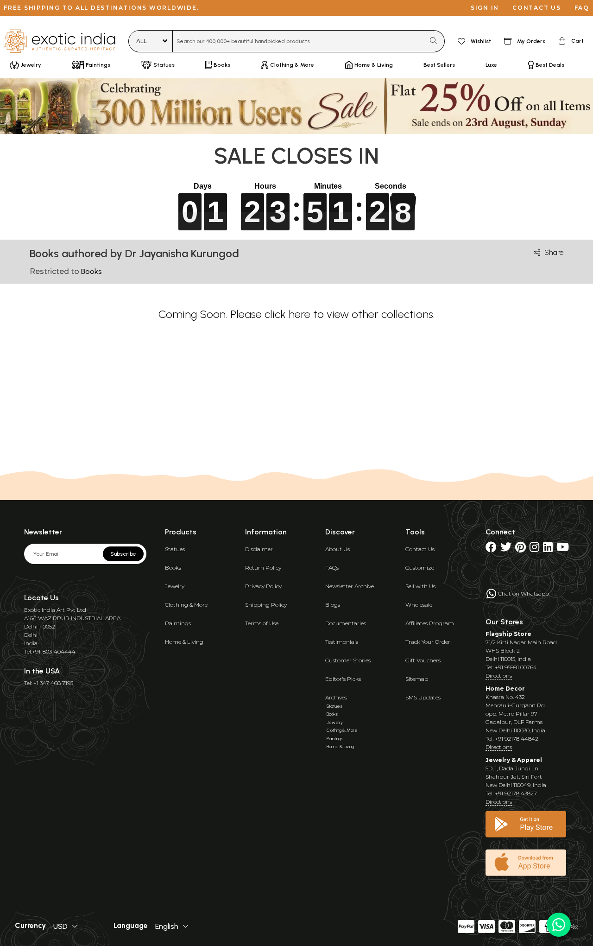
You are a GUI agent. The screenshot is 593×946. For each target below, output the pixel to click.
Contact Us (420, 549)
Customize (419, 567)
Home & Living (184, 641)
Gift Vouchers (423, 660)
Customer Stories (348, 660)
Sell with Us (420, 586)
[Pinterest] (520, 549)
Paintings (178, 623)
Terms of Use (261, 623)
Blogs (332, 604)
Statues (175, 549)
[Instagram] (534, 549)
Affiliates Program (429, 623)
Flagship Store (508, 633)
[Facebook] (491, 549)
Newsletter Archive (349, 586)
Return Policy (263, 567)
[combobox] (298, 41)
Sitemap (416, 678)
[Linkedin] (548, 549)
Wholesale (418, 604)
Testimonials (341, 641)
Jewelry (174, 586)
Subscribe (123, 554)
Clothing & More (186, 604)
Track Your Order (427, 641)
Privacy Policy (263, 586)
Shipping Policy (266, 604)
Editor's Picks (343, 678)
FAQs (332, 567)
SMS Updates (423, 697)
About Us (337, 549)
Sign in (485, 7)
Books (173, 567)
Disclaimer (259, 549)
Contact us (536, 7)
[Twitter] (505, 549)
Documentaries (345, 623)
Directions (499, 675)
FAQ (581, 7)
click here (287, 314)
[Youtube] (562, 549)
